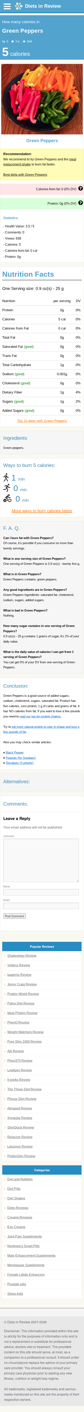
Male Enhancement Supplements (31, 1255)
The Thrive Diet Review (24, 1089)
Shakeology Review (21, 955)
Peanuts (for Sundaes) (21, 757)
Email (6, 900)
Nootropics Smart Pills (23, 1246)
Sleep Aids (15, 1293)
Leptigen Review (19, 1070)
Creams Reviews (19, 1217)
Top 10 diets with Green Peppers (42, 421)
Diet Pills (13, 1189)
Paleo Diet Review (20, 1003)
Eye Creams (16, 1227)
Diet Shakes (16, 1198)
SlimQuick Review (20, 1127)
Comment (8, 836)
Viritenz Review (18, 965)
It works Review (18, 1079)
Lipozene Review (20, 1146)
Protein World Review (23, 994)
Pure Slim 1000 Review (24, 1041)
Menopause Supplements (25, 1265)
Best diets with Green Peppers (25, 174)
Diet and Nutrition (20, 1179)
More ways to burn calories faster (42, 511)
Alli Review (15, 1051)
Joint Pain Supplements (24, 1236)
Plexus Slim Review (21, 1099)
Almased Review (19, 1108)
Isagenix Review (19, 975)
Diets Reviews (17, 1208)
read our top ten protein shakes (40, 716)
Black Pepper (15, 752)
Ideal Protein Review (22, 1013)
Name (6, 886)
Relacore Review (19, 1137)
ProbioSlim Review (21, 1156)
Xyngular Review (19, 1118)
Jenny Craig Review (22, 984)
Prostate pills (16, 1284)
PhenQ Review (18, 1022)
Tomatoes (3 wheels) (19, 763)
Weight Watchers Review (25, 1032)
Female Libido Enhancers (26, 1274)
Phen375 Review (19, 1060)
